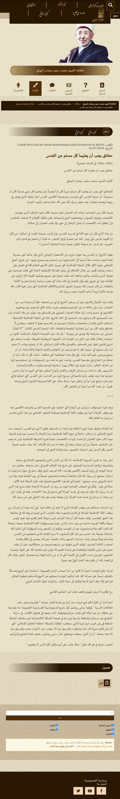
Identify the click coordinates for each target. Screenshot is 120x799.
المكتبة (35, 90)
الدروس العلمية (68, 92)
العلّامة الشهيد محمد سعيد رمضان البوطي (99, 104)
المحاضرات (18, 90)
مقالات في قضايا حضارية (25, 104)
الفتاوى (85, 90)
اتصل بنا (102, 784)
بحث (60, 717)
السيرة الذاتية (102, 92)
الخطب (52, 90)
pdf (102, 683)
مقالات (77, 104)
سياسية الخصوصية (95, 780)
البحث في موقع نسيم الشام (61, 746)
